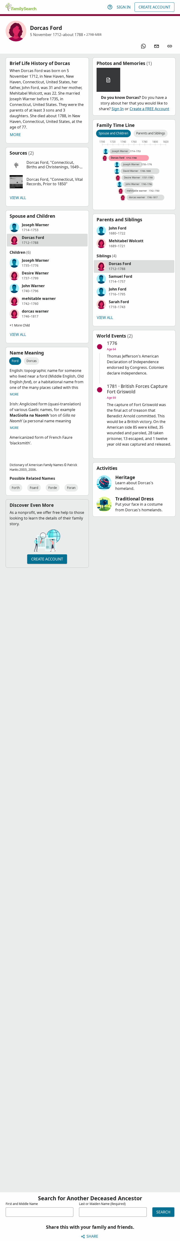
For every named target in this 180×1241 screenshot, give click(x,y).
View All (18, 197)
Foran (71, 488)
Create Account (154, 7)
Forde (52, 488)
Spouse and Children (113, 133)
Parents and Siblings (150, 133)
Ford (15, 361)
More (15, 134)
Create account (47, 559)
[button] (47, 164)
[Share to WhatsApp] (143, 46)
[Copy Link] (169, 46)
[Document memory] (108, 80)
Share (92, 1236)
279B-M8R (93, 34)
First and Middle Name (22, 1204)
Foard (34, 488)
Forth (16, 488)
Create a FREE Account (149, 108)
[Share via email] (156, 46)
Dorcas (31, 361)
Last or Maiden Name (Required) (102, 1204)
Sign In (124, 7)
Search (163, 1212)
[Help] (110, 7)
